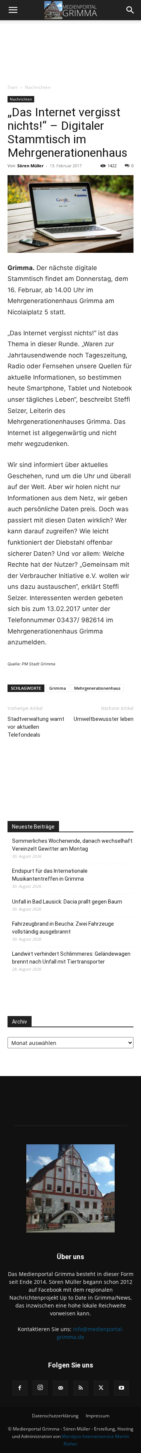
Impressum (97, 1415)
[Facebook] (19, 1388)
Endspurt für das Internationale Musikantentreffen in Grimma (50, 875)
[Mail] (60, 1388)
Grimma (57, 688)
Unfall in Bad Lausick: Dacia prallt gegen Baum (67, 902)
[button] (13, 10)
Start (13, 87)
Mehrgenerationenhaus (97, 688)
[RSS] (80, 1388)
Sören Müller (30, 165)
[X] (101, 1388)
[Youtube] (121, 1388)
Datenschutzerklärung (55, 1415)
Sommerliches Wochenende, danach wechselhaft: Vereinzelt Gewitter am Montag (72, 845)
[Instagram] (40, 1387)
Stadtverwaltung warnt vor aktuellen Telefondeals (36, 727)
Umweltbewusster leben (103, 719)
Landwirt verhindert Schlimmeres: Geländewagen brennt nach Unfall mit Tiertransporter (71, 958)
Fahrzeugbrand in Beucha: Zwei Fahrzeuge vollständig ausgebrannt (63, 928)
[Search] (130, 10)
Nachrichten (37, 87)
